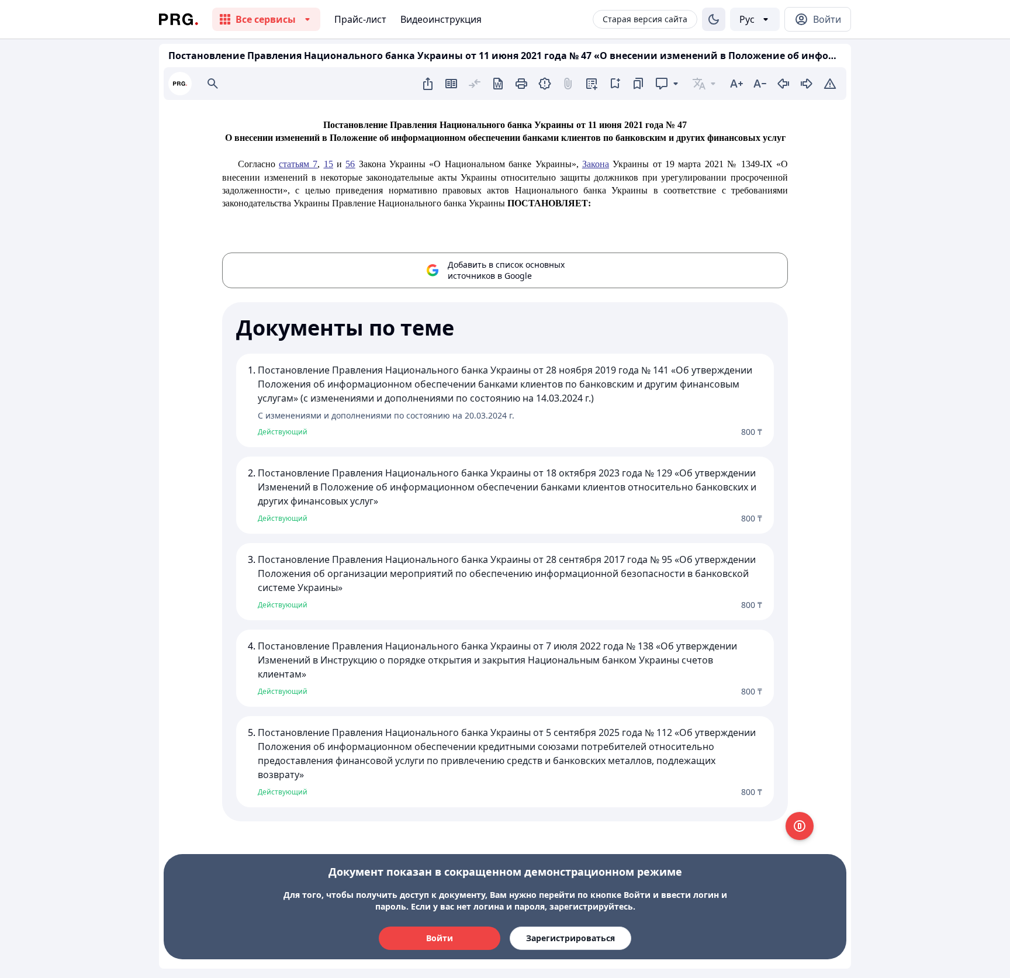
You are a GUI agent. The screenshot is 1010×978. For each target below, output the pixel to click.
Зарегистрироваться (570, 938)
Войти (439, 938)
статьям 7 (298, 164)
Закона (595, 164)
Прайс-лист (360, 19)
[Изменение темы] (713, 19)
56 (350, 164)
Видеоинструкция (441, 19)
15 (328, 164)
